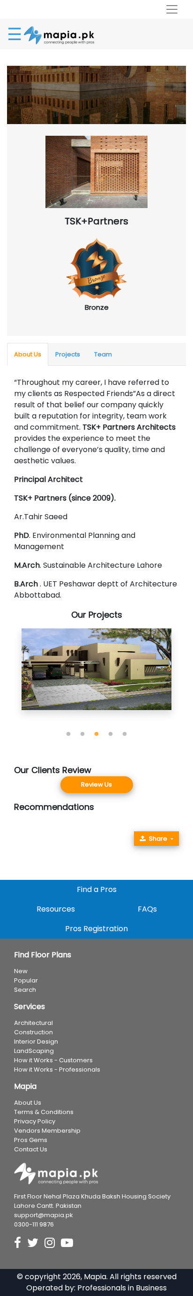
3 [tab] (96, 734)
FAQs (147, 909)
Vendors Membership (47, 1130)
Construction (33, 1032)
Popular (26, 980)
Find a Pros (97, 889)
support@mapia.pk (43, 1215)
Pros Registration (96, 928)
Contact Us (30, 1149)
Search (25, 989)
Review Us (96, 784)
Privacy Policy (34, 1121)
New (21, 971)
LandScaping (34, 1050)
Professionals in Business (122, 1287)
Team (103, 354)
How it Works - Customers (53, 1060)
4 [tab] (110, 734)
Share (158, 838)
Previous (7, 678)
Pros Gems (30, 1140)
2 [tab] (82, 734)
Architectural (33, 1022)
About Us (27, 354)
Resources (56, 909)
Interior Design (36, 1041)
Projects (67, 354)
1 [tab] (68, 734)
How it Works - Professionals (57, 1069)
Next (186, 678)
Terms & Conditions (44, 1112)
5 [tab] (124, 734)
